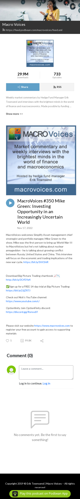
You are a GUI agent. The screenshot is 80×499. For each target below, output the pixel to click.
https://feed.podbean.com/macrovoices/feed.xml (34, 30)
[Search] (68, 5)
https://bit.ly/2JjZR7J (18, 290)
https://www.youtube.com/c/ (23, 301)
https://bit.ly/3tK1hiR (35, 262)
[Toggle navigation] (75, 5)
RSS (59, 86)
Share (24, 86)
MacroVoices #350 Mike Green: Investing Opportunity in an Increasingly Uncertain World (41, 211)
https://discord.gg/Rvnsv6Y (22, 311)
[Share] (42, 341)
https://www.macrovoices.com (52, 325)
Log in (46, 383)
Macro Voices (13, 24)
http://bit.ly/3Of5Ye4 (18, 279)
